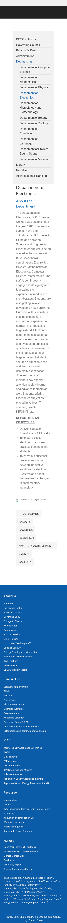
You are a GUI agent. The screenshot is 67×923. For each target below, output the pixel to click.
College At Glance (13, 621)
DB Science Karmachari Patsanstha (21, 726)
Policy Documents (13, 774)
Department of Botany (33, 117)
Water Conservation (14, 822)
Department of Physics (34, 87)
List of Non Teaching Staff (17, 643)
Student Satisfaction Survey (18, 869)
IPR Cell (7, 691)
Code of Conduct (12, 647)
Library (20, 164)
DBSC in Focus (26, 39)
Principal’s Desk (26, 50)
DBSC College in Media (15, 669)
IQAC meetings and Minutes (18, 770)
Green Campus (11, 713)
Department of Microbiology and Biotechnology (30, 108)
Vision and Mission (13, 612)
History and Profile (13, 608)
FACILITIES (26, 529)
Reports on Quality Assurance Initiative (23, 778)
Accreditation (11, 625)
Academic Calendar (14, 717)
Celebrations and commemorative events (25, 731)
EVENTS (24, 553)
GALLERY (25, 561)
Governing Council (28, 44)
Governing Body (12, 617)
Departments (24, 61)
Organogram (10, 630)
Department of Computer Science (35, 69)
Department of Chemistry (29, 131)
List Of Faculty (11, 639)
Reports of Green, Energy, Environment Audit (26, 783)
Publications (10, 700)
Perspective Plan (12, 634)
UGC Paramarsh (12, 765)
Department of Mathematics (29, 79)
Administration (25, 56)
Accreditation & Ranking (31, 175)
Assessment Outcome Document (21, 851)
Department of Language (29, 141)
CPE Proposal (10, 756)
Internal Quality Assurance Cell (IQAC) (23, 748)
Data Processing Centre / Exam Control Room (27, 809)
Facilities (22, 170)
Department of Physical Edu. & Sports (34, 151)
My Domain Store (33, 920)
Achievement (10, 665)
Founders (8, 603)
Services (8, 695)
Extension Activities (14, 709)
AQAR (7, 752)
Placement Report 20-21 (16, 722)
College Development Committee (21, 652)
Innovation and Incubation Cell (19, 817)
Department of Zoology (34, 123)
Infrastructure (10, 800)
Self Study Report (13, 864)
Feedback (9, 860)
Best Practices (11, 661)
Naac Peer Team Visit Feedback (20, 847)
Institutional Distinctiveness (18, 656)
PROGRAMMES (29, 513)
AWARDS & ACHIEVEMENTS (36, 545)
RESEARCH (26, 537)
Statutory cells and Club (16, 686)
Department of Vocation (34, 159)
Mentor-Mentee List (14, 855)
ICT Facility (9, 813)
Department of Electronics (29, 95)
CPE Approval (11, 761)
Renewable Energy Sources (18, 831)
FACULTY (25, 521)
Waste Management (14, 826)
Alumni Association (14, 704)
